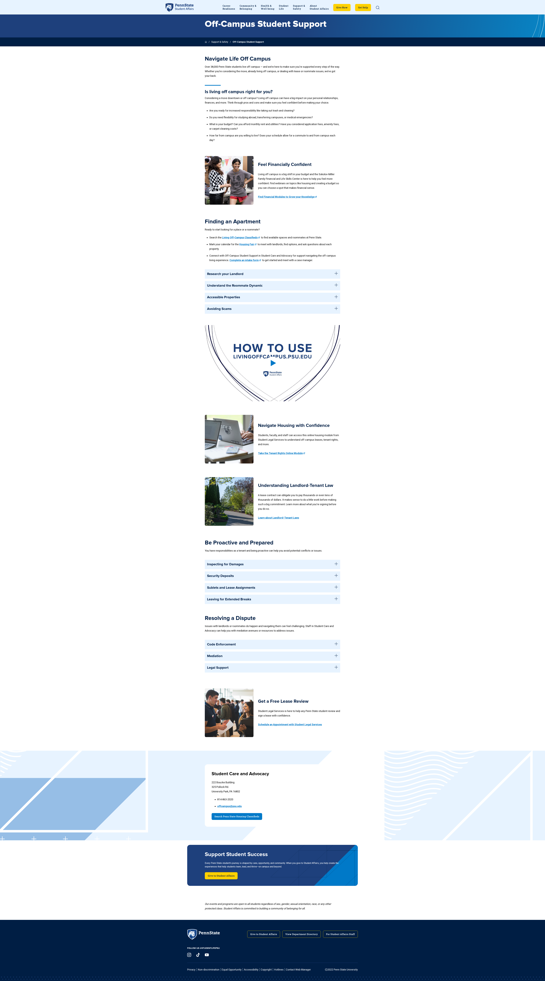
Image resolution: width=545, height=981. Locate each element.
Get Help (363, 7)
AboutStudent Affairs (319, 7)
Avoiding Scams (219, 309)
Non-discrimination (208, 969)
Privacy (191, 969)
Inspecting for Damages (225, 564)
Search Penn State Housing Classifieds (236, 816)
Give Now (342, 7)
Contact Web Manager (298, 969)
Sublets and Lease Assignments (231, 587)
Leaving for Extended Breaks (229, 599)
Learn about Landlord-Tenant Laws (278, 517)
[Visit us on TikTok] (198, 955)
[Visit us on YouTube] (207, 954)
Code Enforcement (221, 644)
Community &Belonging (248, 7)
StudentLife (283, 7)
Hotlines (279, 969)
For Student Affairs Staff (340, 934)
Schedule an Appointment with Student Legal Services (290, 724)
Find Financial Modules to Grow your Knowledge (286, 196)
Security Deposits (220, 576)
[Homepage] (206, 42)
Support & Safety (219, 42)
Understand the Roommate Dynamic (235, 285)
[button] (378, 7)
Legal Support (218, 667)
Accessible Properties (223, 297)
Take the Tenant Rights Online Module (280, 453)
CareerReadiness (229, 7)
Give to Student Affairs (221, 875)
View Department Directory (301, 934)
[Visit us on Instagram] (189, 955)
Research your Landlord (225, 274)
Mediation (215, 656)
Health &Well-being (267, 7)
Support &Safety (299, 7)
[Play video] (272, 363)
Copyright (266, 969)
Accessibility (251, 969)
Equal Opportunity (232, 969)
